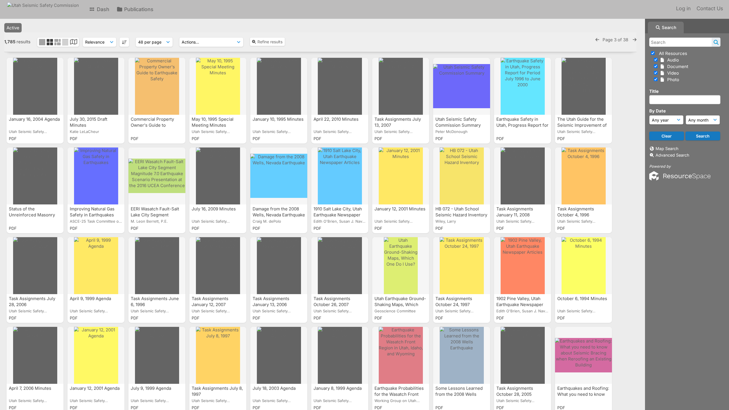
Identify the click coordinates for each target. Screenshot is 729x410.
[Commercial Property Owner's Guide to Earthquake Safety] (156, 86)
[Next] (634, 39)
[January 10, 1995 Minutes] (278, 86)
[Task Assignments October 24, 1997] (461, 265)
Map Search (667, 148)
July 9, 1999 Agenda (151, 388)
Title (654, 91)
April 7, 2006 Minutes (30, 388)
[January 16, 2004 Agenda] (35, 86)
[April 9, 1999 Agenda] (95, 265)
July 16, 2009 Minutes (214, 209)
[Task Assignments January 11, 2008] (522, 175)
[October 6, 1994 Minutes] (583, 265)
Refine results (269, 41)
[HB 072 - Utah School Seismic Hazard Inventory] (461, 175)
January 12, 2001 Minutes (399, 209)
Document (676, 66)
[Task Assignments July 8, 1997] (217, 355)
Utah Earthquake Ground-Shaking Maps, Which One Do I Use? (400, 304)
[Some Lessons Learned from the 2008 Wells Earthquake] (461, 355)
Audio (672, 60)
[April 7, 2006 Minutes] (35, 355)
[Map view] (73, 42)
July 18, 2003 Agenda (275, 388)
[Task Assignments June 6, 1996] (156, 265)
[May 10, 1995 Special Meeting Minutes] (217, 86)
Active (13, 27)
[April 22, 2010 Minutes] (339, 86)
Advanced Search (672, 155)
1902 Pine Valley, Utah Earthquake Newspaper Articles (519, 304)
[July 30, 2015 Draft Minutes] (95, 86)
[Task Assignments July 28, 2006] (35, 265)
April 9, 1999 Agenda (91, 298)
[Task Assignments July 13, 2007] (400, 86)
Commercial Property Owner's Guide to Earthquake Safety (152, 125)
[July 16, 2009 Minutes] (217, 175)
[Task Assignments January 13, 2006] (278, 265)
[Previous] (597, 39)
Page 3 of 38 (616, 39)
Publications (138, 9)
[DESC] (124, 42)
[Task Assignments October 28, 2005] (522, 355)
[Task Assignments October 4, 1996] (583, 175)
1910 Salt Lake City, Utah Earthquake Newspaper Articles (338, 215)
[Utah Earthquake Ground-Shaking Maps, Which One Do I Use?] (400, 265)
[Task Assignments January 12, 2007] (217, 265)
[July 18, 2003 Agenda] (278, 355)
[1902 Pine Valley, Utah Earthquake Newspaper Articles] (522, 265)
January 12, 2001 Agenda (95, 388)
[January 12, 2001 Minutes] (400, 175)
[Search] (716, 42)
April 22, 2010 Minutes (337, 119)
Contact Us (710, 8)
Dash (102, 9)
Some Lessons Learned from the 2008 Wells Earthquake (459, 394)
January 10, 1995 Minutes (278, 119)
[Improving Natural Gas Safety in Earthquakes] (95, 175)
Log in (683, 8)
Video (672, 73)
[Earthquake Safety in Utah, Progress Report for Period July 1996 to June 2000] (522, 86)
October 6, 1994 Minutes (582, 298)
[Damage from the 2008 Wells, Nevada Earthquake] (278, 175)
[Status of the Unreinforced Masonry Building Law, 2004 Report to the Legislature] (35, 175)
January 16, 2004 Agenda (34, 119)
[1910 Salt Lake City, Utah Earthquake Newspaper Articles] (339, 175)
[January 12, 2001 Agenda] (95, 355)
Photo (672, 79)
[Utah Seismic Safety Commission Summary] (461, 86)
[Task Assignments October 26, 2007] (339, 265)
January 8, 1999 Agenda (338, 388)
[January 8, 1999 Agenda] (339, 355)
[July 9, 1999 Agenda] (156, 355)
